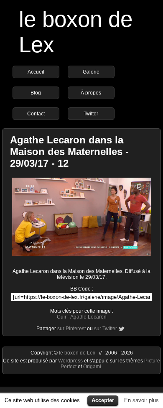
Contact (36, 114)
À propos (91, 93)
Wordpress (71, 361)
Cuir (61, 317)
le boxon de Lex (77, 353)
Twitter (91, 114)
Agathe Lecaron (88, 317)
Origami (92, 367)
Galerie (91, 72)
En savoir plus (141, 400)
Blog (36, 93)
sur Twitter (105, 329)
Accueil (36, 72)
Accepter (103, 400)
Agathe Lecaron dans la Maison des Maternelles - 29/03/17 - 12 (69, 151)
